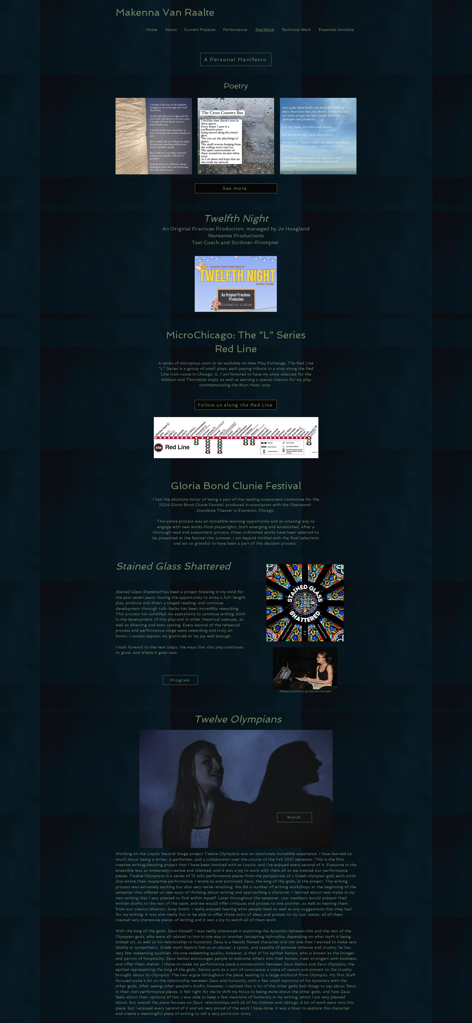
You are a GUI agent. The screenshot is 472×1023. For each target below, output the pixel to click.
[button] (305, 668)
